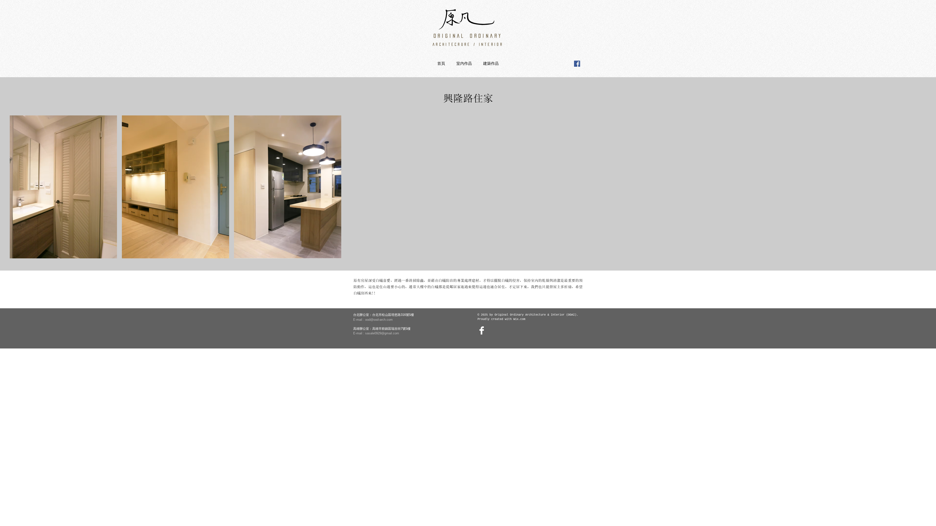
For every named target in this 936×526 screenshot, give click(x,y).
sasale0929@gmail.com (382, 333)
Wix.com (519, 319)
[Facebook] (482, 330)
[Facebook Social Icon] (577, 64)
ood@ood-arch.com (379, 319)
